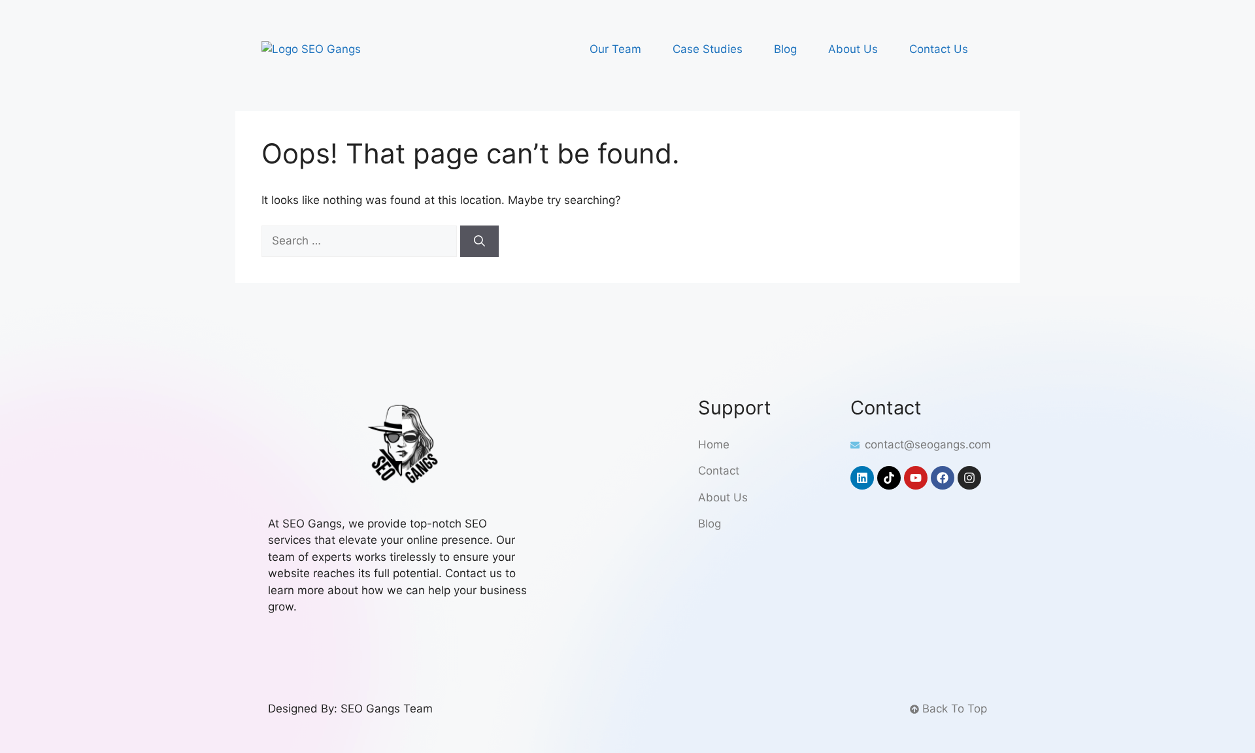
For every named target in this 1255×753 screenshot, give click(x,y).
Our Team (615, 49)
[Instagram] (969, 478)
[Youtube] (916, 478)
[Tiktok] (889, 478)
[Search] (479, 241)
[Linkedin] (862, 478)
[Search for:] (360, 240)
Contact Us (938, 49)
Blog (785, 49)
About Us (853, 49)
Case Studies (708, 49)
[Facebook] (942, 478)
